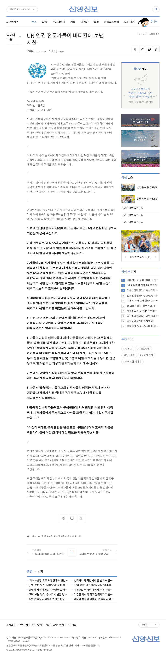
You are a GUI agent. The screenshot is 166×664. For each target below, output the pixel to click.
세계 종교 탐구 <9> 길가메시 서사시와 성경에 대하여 (143, 326)
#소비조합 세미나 (132, 361)
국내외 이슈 (154, 34)
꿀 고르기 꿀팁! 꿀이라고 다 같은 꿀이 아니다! (143, 306)
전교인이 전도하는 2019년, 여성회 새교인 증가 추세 (143, 295)
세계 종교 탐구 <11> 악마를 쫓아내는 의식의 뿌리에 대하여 (143, 311)
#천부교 (128, 348)
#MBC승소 (129, 355)
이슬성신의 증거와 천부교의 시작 (143, 290)
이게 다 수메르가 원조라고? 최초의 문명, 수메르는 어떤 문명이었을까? (143, 300)
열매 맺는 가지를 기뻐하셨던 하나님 (143, 280)
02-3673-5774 (62, 637)
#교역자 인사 (146, 355)
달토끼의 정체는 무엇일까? (140, 321)
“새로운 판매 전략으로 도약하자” (143, 285)
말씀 (140, 68)
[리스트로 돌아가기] (72, 552)
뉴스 (145, 34)
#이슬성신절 (143, 348)
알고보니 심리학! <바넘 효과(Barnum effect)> (143, 316)
